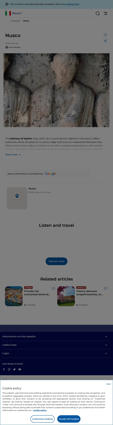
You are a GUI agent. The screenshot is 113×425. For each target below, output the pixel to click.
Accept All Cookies (69, 419)
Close (108, 384)
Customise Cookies (42, 419)
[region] (56, 402)
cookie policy (40, 410)
